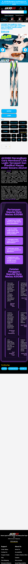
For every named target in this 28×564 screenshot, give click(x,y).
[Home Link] (10, 8)
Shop (2, 8)
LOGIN (9, 115)
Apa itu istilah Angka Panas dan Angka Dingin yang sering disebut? (13, 231)
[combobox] (12, 11)
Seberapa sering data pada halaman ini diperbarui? (14, 250)
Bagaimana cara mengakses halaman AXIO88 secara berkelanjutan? (13, 259)
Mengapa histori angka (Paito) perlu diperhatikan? (13, 241)
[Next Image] (25, 50)
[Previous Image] (2, 50)
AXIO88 (9, 171)
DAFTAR (9, 111)
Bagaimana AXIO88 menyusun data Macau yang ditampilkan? (14, 221)
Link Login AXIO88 (10, 199)
